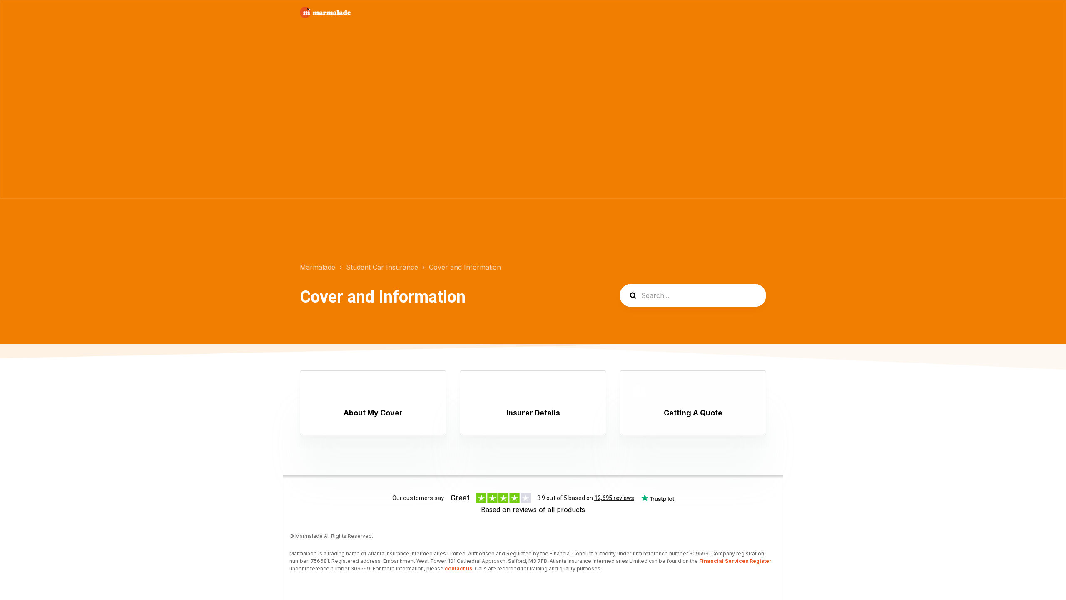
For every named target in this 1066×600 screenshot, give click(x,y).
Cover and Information (465, 267)
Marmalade (317, 267)
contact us (458, 568)
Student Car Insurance (382, 267)
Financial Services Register (735, 561)
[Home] (325, 12)
